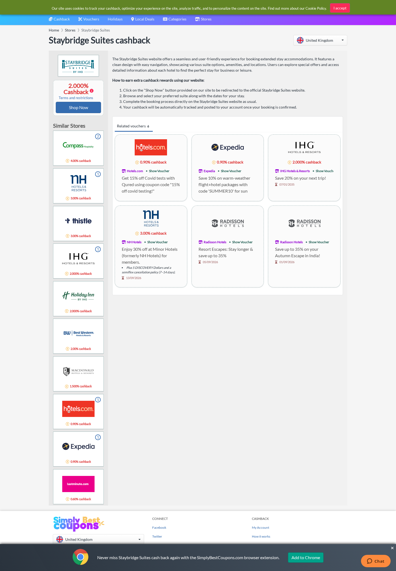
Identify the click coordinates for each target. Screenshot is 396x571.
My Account (260, 527)
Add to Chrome (305, 557)
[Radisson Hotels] (227, 222)
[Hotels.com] (151, 147)
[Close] (392, 548)
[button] (320, 40)
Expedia (209, 171)
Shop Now (78, 107)
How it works (261, 536)
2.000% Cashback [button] (76, 91)
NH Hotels (134, 242)
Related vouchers (133, 126)
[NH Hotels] (151, 218)
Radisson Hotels (215, 242)
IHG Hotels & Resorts (295, 171)
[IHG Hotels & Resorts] (304, 147)
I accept (340, 8)
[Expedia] (227, 147)
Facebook (159, 527)
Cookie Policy (315, 8)
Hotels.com (135, 171)
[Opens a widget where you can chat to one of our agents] (376, 561)
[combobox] (174, 21)
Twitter (157, 536)
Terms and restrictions (76, 98)
